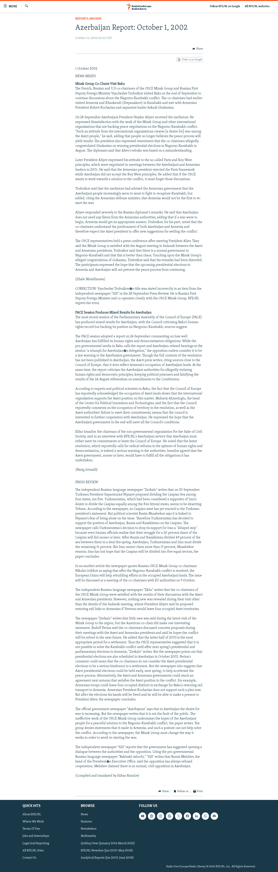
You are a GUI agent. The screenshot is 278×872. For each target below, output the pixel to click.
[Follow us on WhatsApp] (205, 816)
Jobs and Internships (36, 836)
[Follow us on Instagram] (160, 816)
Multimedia (88, 836)
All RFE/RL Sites (33, 850)
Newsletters (88, 829)
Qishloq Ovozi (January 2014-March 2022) (108, 843)
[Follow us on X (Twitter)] (178, 816)
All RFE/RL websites (257, 6)
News (84, 814)
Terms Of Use (31, 829)
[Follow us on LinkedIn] (196, 816)
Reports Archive (88, 19)
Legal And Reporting (36, 843)
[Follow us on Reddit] (151, 816)
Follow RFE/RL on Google (225, 6)
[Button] (197, 48)
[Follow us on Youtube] (142, 816)
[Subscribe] (214, 816)
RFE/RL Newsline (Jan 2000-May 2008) (107, 850)
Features (86, 821)
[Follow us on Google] (169, 816)
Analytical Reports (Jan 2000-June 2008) (107, 857)
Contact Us (29, 857)
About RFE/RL (32, 814)
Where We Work (33, 821)
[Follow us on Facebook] (187, 816)
